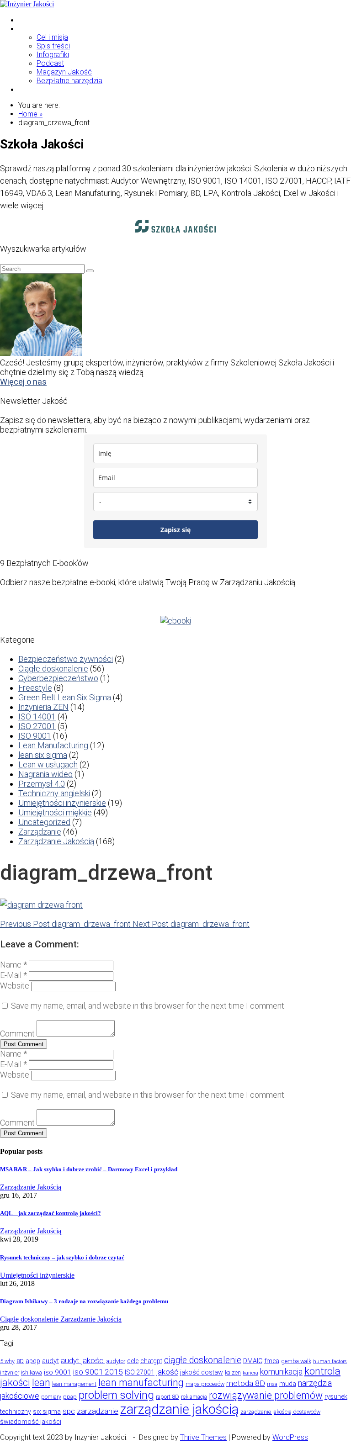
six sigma (47, 1411)
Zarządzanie (39, 831)
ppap (70, 1396)
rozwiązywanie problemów (266, 1395)
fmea (271, 1360)
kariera (250, 1373)
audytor (115, 1361)
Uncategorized (44, 822)
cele (132, 1360)
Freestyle (35, 688)
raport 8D (167, 1396)
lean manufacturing (141, 1382)
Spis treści (53, 46)
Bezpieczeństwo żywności (65, 659)
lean (41, 1382)
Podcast (50, 63)
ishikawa (31, 1372)
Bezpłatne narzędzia (69, 80)
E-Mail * (13, 975)
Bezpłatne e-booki (48, 89)
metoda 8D (245, 1383)
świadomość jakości (30, 1421)
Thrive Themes (203, 1437)
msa (272, 1383)
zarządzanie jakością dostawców (280, 1411)
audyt (50, 1361)
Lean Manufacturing (53, 745)
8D (20, 1361)
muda (287, 1383)
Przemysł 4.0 (41, 783)
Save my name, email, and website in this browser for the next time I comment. (148, 1005)
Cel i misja (52, 37)
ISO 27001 (37, 726)
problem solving (116, 1394)
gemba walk (296, 1361)
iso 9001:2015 (98, 1371)
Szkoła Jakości (43, 20)
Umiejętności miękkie (55, 812)
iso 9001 (57, 1372)
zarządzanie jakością (179, 1409)
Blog (25, 28)
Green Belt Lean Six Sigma (64, 697)
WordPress (290, 1437)
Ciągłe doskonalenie (53, 668)
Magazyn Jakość (64, 72)
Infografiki (53, 54)
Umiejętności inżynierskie (62, 803)
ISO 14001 (37, 716)
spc (69, 1411)
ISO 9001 (34, 735)
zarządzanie (97, 1411)
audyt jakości (83, 1360)
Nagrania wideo (45, 774)
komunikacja (281, 1371)
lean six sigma (42, 755)
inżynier (9, 1372)
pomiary (51, 1396)
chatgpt (151, 1360)
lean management (74, 1383)
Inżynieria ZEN (43, 707)
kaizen (233, 1372)
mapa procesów (205, 1383)
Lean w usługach (48, 764)
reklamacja (194, 1396)
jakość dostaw (201, 1372)
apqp (33, 1360)
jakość (167, 1371)
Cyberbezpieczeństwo (58, 678)
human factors (330, 1361)
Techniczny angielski (54, 793)
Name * (13, 964)
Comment (17, 1033)
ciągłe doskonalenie (202, 1360)
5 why (7, 1361)
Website (14, 985)
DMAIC (252, 1360)
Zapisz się (175, 529)
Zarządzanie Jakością (56, 841)
